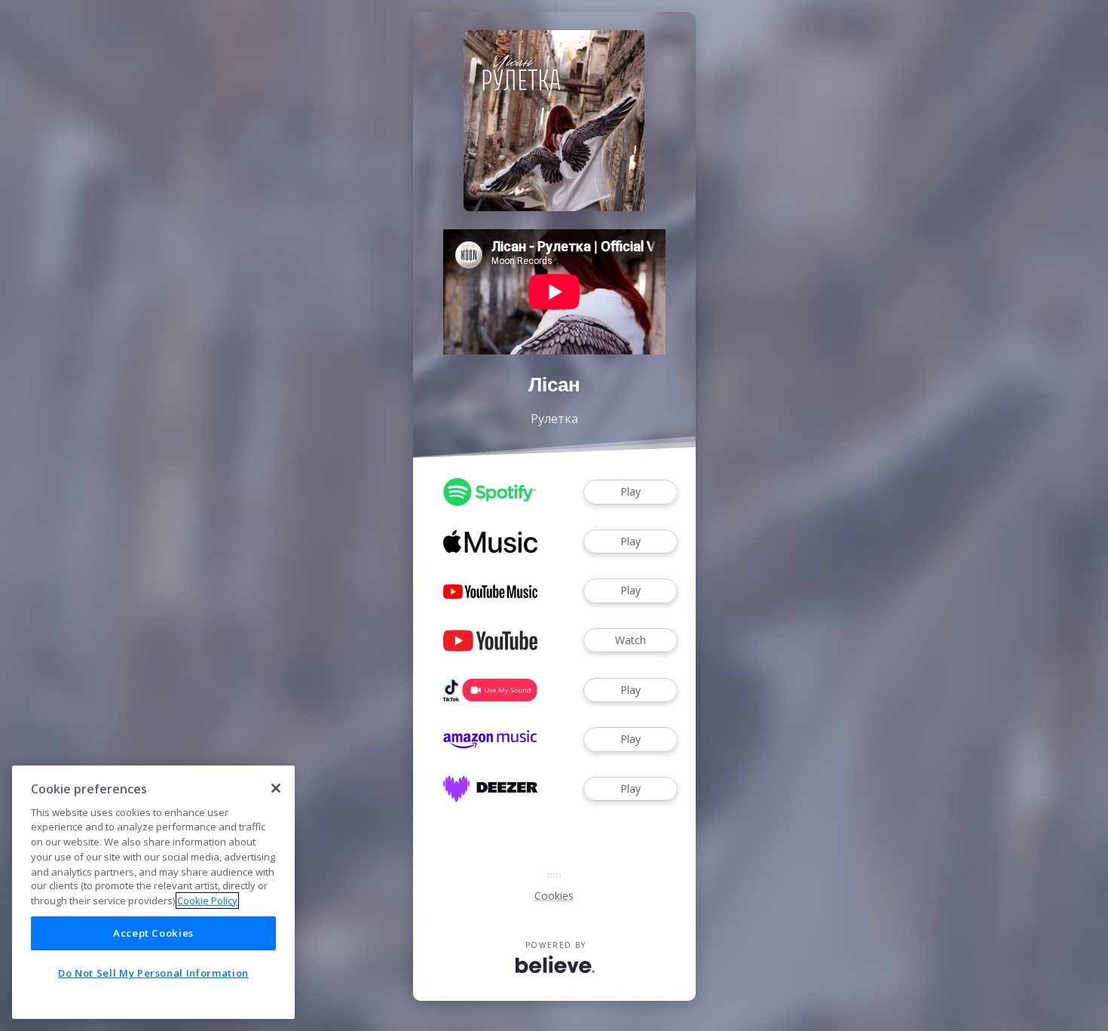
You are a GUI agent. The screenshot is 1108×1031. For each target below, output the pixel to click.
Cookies (554, 895)
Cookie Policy (207, 900)
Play (630, 491)
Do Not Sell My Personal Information (153, 973)
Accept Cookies (153, 933)
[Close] (275, 788)
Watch (630, 640)
